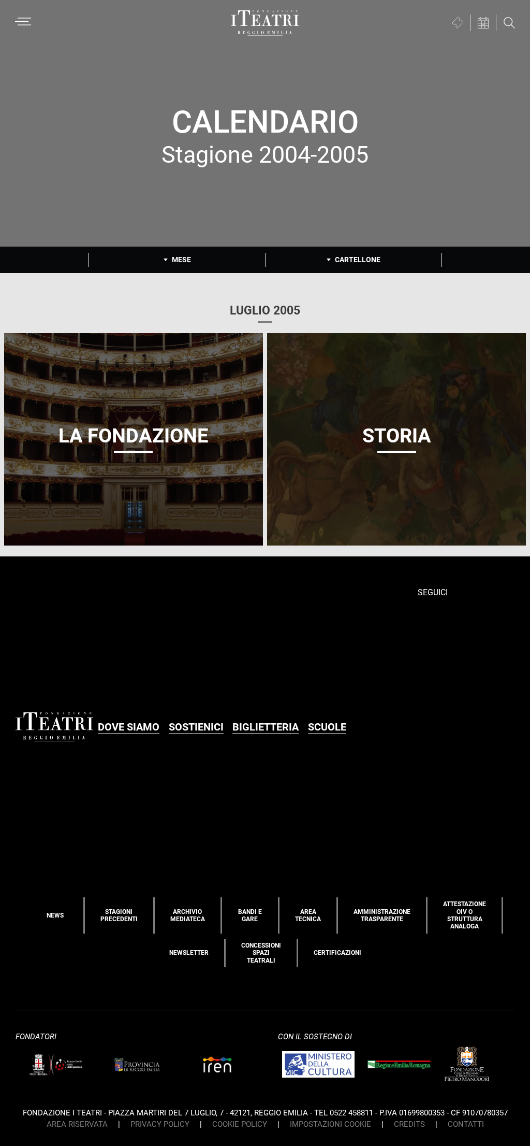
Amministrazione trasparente (382, 915)
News (55, 915)
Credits (409, 1124)
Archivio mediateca (187, 915)
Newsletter (189, 952)
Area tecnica (308, 915)
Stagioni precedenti (119, 915)
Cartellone (357, 259)
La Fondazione (133, 435)
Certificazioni (337, 952)
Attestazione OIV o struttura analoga (464, 915)
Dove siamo (128, 727)
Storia (396, 435)
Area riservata (77, 1124)
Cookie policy (239, 1124)
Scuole (327, 727)
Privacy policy (159, 1124)
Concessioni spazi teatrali (261, 953)
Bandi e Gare (250, 915)
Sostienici (196, 727)
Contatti (466, 1124)
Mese (181, 259)
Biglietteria (265, 727)
